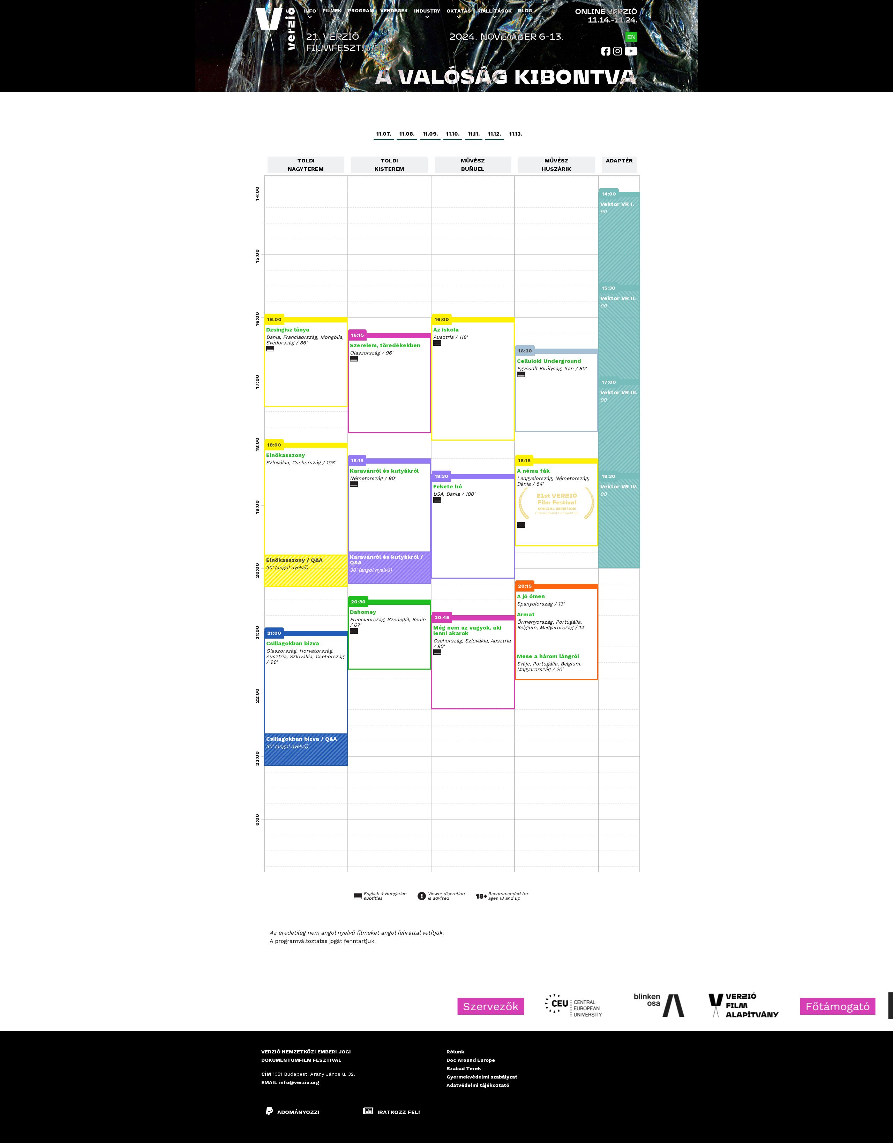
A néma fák (533, 470)
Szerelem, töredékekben (385, 345)
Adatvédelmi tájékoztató (477, 1085)
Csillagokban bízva (292, 643)
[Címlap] (275, 34)
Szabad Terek (463, 1068)
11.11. (474, 133)
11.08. (406, 133)
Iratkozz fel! (398, 1112)
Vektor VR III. (618, 392)
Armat (526, 614)
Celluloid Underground (549, 361)
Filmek (332, 10)
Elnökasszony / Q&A (294, 560)
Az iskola (446, 329)
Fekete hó (447, 486)
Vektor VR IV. (618, 486)
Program (361, 10)
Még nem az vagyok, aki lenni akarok (467, 630)
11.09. (430, 133)
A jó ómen (531, 596)
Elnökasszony (285, 455)
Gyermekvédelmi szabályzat (481, 1077)
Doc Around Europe (470, 1060)
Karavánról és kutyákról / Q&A (386, 560)
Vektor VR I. (617, 204)
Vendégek (394, 10)
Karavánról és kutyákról (384, 470)
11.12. (494, 133)
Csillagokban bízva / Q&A (301, 739)
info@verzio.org (299, 1082)
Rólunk (455, 1051)
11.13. (515, 133)
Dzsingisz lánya (287, 329)
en (631, 36)
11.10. (452, 133)
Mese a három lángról (548, 656)
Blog (525, 10)
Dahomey (363, 612)
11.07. (383, 133)
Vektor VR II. (618, 298)
